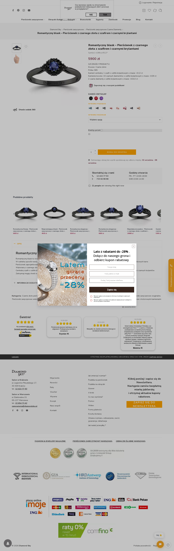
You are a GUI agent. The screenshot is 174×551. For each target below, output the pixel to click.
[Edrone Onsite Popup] (87, 275)
